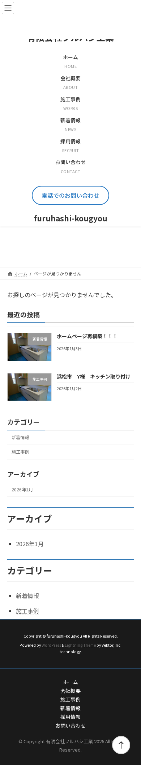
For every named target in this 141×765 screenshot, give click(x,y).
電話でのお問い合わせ (70, 195)
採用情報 (70, 716)
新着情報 (20, 437)
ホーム (70, 682)
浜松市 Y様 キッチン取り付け (94, 376)
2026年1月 (22, 489)
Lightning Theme (80, 644)
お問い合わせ (70, 725)
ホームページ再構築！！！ (87, 336)
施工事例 (20, 452)
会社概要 (70, 690)
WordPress (51, 644)
